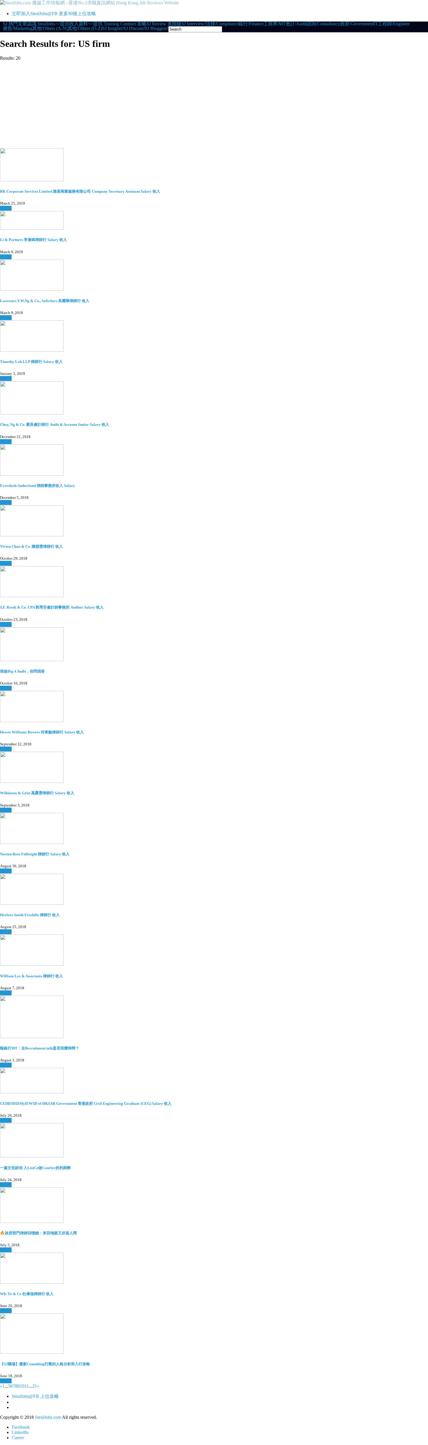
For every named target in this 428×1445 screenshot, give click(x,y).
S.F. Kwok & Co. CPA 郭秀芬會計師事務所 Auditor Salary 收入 (52, 607)
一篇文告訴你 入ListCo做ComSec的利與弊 (35, 1168)
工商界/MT (274, 24)
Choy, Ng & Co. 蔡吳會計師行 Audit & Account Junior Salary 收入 (54, 424)
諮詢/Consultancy (323, 24)
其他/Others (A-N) (50, 28)
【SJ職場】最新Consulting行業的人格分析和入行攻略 (45, 1364)
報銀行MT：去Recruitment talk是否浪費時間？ (39, 1048)
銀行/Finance (250, 24)
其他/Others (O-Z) (85, 28)
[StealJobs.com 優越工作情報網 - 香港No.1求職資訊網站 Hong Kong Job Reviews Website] (89, 2)
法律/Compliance (222, 24)
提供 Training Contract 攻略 (119, 24)
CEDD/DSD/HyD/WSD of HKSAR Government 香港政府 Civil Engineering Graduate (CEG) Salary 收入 (85, 1103)
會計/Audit (296, 24)
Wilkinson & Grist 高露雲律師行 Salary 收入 (37, 793)
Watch (6, 208)
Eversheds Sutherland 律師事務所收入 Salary (37, 485)
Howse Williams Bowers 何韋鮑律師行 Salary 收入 (42, 732)
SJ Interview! (193, 24)
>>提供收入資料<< (74, 24)
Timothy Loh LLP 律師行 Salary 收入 (31, 361)
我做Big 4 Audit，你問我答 (22, 671)
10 (22, 1386)
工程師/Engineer (394, 24)
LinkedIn (20, 1432)
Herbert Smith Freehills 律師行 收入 (30, 915)
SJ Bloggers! (156, 28)
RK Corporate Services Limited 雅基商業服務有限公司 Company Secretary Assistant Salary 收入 (80, 191)
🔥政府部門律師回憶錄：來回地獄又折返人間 (38, 1233)
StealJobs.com (48, 1417)
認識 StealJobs (41, 24)
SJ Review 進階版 (163, 24)
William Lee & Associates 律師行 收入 (31, 976)
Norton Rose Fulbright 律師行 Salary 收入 (35, 854)
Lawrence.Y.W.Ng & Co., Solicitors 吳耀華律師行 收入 (44, 301)
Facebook (21, 1427)
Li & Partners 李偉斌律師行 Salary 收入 (33, 239)
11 (26, 1386)
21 (34, 1386)
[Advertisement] (214, 104)
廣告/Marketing (17, 28)
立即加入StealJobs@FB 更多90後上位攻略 (54, 13)
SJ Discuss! (134, 28)
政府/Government (357, 24)
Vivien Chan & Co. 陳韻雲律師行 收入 (31, 546)
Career (18, 1437)
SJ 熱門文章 (15, 24)
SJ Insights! (112, 28)
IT (376, 24)
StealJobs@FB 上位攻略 (35, 1396)
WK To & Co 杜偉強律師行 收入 (27, 1294)
